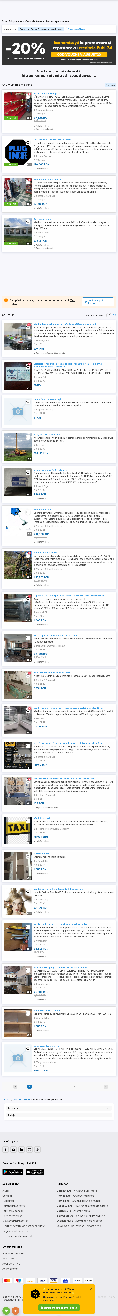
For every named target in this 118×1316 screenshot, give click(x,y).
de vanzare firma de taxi (46, 1046)
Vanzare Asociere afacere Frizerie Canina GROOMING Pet (64, 778)
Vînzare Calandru (43, 853)
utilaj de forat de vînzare (47, 434)
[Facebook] (5, 1149)
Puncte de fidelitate (13, 1253)
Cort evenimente (42, 219)
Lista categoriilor (12, 1215)
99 (74, 1086)
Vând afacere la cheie (45, 552)
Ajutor (5, 1190)
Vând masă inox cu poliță (47, 1010)
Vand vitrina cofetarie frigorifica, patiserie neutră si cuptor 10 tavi (69, 708)
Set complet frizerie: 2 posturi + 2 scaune (55, 635)
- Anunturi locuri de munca (79, 1200)
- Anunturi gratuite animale (81, 1215)
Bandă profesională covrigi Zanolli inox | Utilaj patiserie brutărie (68, 743)
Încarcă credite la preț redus (59, 1307)
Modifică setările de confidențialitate (23, 1225)
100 (90, 1086)
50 (114, 315)
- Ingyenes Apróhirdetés (79, 1220)
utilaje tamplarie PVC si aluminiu (50, 470)
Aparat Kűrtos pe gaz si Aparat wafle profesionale (60, 967)
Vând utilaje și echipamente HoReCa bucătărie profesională (65, 324)
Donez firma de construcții (47, 399)
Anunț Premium (11, 1258)
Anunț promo (10, 1268)
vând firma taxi (42, 818)
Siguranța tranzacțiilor (15, 1220)
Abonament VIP (11, 1263)
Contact (7, 1195)
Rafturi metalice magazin (47, 93)
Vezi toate (110, 85)
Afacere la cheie (42, 509)
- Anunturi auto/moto (77, 1190)
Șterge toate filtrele (76, 29)
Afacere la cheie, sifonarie (47, 179)
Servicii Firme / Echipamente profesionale (40, 29)
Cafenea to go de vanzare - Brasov (52, 139)
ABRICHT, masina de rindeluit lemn (52, 672)
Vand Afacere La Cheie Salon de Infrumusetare (58, 889)
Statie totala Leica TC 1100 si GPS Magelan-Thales (60, 924)
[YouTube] (13, 1149)
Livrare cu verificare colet (17, 1236)
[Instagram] (29, 1149)
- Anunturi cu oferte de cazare (82, 1205)
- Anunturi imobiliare (75, 1195)
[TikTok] (37, 1149)
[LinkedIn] (21, 1149)
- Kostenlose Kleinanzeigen (79, 1225)
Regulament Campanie (15, 1231)
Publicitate (8, 1200)
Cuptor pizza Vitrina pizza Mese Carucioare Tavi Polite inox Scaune (69, 595)
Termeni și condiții (12, 1210)
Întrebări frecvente (13, 1205)
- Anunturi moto (73, 1210)
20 (109, 315)
